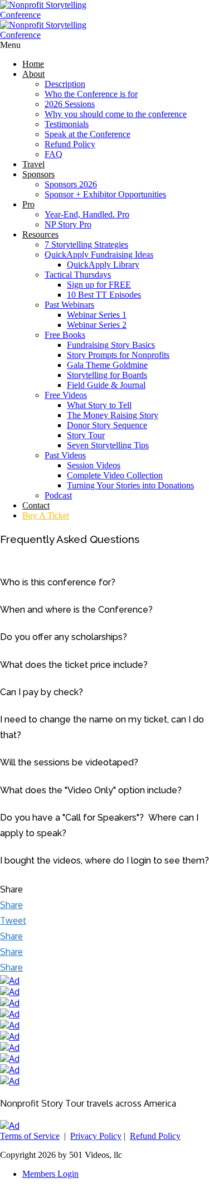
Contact (36, 505)
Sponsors (38, 174)
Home (33, 64)
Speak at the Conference (87, 134)
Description (65, 84)
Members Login (50, 1174)
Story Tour (86, 435)
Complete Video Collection (115, 475)
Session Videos (93, 465)
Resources (40, 234)
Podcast (58, 495)
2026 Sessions (70, 104)
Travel (33, 164)
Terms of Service (30, 1136)
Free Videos (66, 395)
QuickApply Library (103, 264)
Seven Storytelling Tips (108, 445)
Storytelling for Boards (107, 375)
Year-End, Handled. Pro (87, 214)
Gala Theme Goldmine (107, 365)
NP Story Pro (68, 224)
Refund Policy (70, 144)
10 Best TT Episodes (104, 294)
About (33, 74)
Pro (28, 204)
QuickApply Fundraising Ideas (99, 254)
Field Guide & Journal (106, 385)
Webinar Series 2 (97, 324)
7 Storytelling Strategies (86, 244)
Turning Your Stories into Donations (130, 485)
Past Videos (65, 455)
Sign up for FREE (99, 284)
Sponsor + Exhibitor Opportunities (105, 194)
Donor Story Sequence (107, 425)
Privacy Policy (95, 1136)
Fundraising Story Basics (111, 345)
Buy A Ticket (45, 515)
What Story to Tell (99, 405)
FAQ (53, 154)
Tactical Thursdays (78, 274)
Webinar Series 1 (97, 314)
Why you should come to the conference (116, 114)
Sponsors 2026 (71, 184)
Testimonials (67, 124)
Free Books (65, 335)
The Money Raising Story (112, 415)
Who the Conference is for (91, 94)
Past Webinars (69, 304)
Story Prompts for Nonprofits (118, 355)
